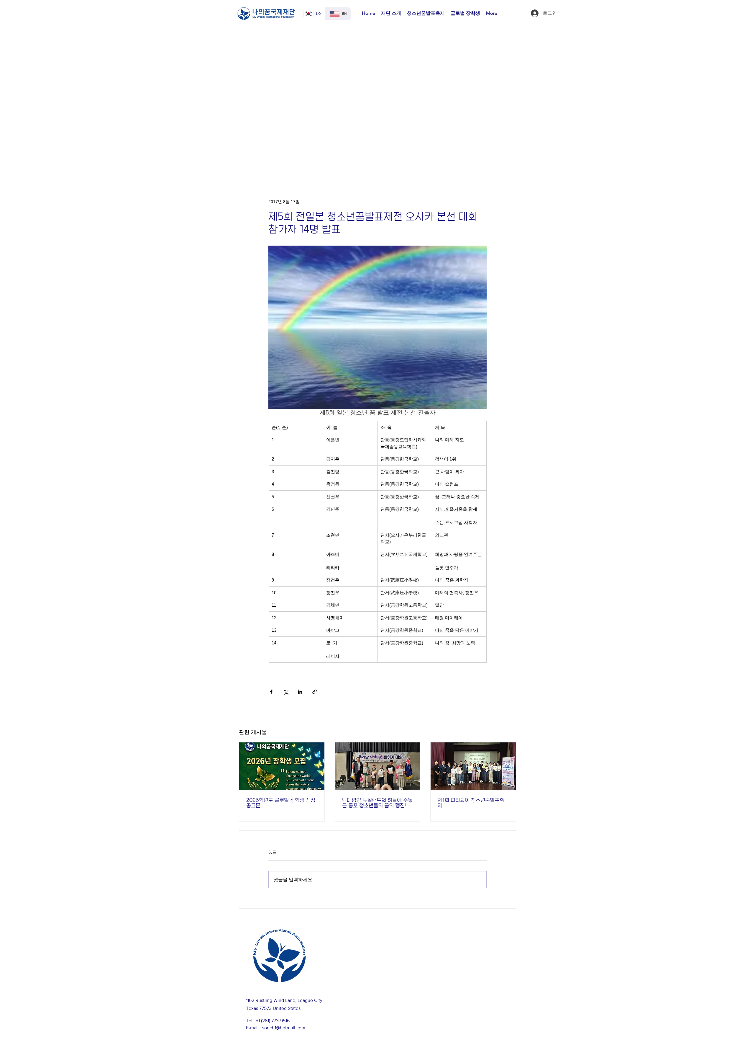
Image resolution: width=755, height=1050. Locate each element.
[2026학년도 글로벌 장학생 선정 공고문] (281, 766)
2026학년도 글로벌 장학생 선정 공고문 (280, 803)
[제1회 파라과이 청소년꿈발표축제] (473, 766)
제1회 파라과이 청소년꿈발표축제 (471, 803)
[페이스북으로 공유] (271, 692)
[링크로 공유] (314, 692)
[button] (391, 13)
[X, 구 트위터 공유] (285, 692)
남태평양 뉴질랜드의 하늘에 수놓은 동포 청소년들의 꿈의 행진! (377, 803)
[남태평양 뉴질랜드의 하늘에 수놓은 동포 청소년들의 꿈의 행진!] (377, 766)
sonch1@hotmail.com (283, 1027)
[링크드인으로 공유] (300, 692)
